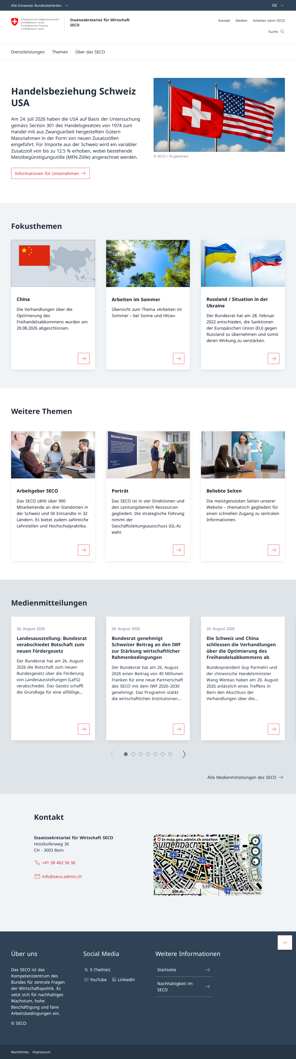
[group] (53, 678)
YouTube (98, 979)
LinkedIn (126, 979)
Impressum (41, 1052)
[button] (60, 51)
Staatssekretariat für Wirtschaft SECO (100, 22)
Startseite (166, 969)
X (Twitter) (100, 969)
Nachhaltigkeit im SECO (175, 986)
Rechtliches (20, 1052)
